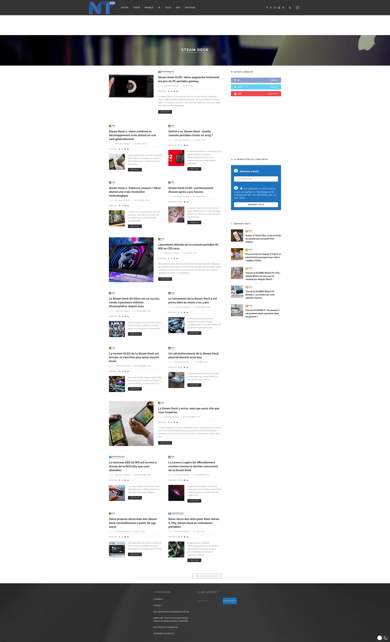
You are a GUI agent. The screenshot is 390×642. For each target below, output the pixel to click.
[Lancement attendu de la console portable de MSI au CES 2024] (131, 259)
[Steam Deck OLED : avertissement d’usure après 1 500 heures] (176, 214)
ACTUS (125, 8)
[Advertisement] (58, 25)
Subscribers (273, 93)
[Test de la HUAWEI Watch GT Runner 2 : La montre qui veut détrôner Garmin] (237, 291)
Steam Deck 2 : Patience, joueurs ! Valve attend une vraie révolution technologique (135, 191)
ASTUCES (190, 8)
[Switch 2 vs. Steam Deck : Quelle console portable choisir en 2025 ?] (176, 157)
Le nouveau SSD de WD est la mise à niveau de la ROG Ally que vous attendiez (133, 466)
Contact (158, 605)
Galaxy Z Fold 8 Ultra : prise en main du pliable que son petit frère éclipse (263, 238)
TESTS (136, 8)
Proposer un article (164, 634)
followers (274, 80)
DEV (178, 8)
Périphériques (166, 72)
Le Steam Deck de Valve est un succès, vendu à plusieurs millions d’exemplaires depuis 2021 (134, 302)
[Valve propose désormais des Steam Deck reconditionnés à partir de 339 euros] (117, 549)
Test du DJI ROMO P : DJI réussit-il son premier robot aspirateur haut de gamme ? (262, 313)
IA (159, 8)
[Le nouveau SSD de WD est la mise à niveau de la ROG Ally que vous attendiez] (117, 492)
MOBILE (149, 8)
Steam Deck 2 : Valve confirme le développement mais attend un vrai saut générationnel (132, 135)
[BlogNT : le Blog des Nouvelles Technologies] (102, 7)
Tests (249, 231)
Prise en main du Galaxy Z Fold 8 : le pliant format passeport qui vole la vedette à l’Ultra (263, 257)
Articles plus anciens (206, 576)
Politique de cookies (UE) (166, 627)
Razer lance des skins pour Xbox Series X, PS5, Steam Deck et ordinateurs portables (193, 522)
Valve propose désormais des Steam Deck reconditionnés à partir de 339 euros (133, 522)
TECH (168, 8)
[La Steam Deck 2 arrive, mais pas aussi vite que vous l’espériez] (131, 423)
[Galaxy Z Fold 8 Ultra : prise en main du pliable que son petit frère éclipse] (237, 235)
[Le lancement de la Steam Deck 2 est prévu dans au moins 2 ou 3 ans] (176, 325)
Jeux (112, 126)
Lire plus (165, 112)
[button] (382, 637)
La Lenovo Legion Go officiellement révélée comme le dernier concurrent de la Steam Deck (193, 466)
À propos (158, 599)
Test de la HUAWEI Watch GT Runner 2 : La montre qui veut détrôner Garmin (260, 294)
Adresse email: (249, 171)
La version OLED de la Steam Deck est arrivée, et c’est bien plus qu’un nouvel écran (134, 357)
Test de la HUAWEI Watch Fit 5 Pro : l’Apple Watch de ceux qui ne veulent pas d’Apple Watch (262, 276)
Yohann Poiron (171, 86)
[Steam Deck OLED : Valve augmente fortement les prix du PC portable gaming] (131, 92)
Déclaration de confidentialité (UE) (171, 612)
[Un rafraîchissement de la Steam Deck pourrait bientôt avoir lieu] (176, 379)
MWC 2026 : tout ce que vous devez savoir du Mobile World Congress (171, 619)
